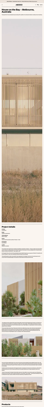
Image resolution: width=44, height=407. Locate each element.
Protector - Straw (7, 254)
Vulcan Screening (30, 253)
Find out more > (34, 1)
